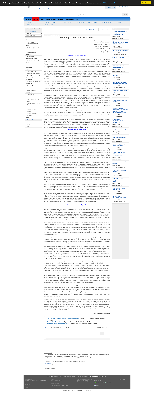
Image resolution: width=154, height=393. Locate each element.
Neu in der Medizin (32, 88)
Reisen (27, 117)
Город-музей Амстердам (120, 129)
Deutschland (30, 50)
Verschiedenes (30, 56)
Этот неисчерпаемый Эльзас (119, 162)
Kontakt (64, 376)
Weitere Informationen (110, 3)
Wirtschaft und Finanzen (32, 58)
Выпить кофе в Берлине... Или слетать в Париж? (120, 100)
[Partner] (30, 6)
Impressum (50, 376)
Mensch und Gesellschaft (33, 75)
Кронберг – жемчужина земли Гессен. (58, 323)
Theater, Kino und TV (32, 113)
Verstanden (146, 3)
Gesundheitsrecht (31, 90)
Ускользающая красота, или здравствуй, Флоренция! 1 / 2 (120, 33)
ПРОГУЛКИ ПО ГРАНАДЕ (120, 50)
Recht (28, 69)
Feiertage (29, 115)
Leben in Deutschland (30, 24)
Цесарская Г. (75, 327)
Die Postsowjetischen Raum (34, 48)
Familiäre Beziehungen (33, 65)
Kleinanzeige (70, 19)
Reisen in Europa (31, 119)
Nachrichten (29, 40)
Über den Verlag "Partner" (73, 376)
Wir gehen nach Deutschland (50, 24)
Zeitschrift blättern (92, 29)
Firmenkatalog (51, 19)
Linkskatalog (92, 22)
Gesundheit (29, 83)
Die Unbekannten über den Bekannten (34, 104)
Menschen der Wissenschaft (34, 81)
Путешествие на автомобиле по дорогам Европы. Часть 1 (120, 42)
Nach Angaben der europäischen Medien (32, 43)
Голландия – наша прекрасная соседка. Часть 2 (118, 180)
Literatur (29, 111)
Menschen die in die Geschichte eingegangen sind (33, 96)
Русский (121, 6)
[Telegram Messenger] (100, 382)
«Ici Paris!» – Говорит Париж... (119, 171)
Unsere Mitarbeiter (95, 376)
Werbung (60, 19)
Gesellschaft (29, 67)
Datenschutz (57, 376)
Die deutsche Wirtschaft (33, 60)
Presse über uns (85, 376)
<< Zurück (47, 327)
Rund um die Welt (31, 52)
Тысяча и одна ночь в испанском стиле (119, 144)
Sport (28, 126)
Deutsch (127, 6)
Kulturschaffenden (31, 109)
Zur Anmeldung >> (49, 363)
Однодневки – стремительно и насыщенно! (117, 121)
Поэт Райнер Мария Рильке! (55, 322)
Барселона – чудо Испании (118, 74)
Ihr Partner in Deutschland (44, 9)
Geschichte (29, 92)
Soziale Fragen (29, 54)
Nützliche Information (32, 71)
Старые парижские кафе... (118, 58)
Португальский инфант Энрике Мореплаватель (119, 83)
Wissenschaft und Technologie (30, 78)
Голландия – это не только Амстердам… (119, 136)
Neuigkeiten (68, 22)
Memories (80, 22)
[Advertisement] (77, 346)
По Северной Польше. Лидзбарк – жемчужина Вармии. (63, 318)
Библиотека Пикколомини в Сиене (119, 197)
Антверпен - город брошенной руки (118, 66)
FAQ (105, 376)
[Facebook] (108, 382)
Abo (77, 19)
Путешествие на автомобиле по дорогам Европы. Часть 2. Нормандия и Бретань (120, 110)
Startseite (28, 19)
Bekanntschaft (107, 22)
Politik (27, 45)
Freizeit (119, 22)
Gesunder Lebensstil (32, 85)
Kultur (27, 107)
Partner (35, 19)
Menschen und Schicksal (33, 73)
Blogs (42, 19)
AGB (102, 376)
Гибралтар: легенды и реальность (119, 188)
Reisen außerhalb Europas (33, 122)
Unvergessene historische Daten (33, 100)
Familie (28, 63)
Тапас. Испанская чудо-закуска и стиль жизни (119, 91)
